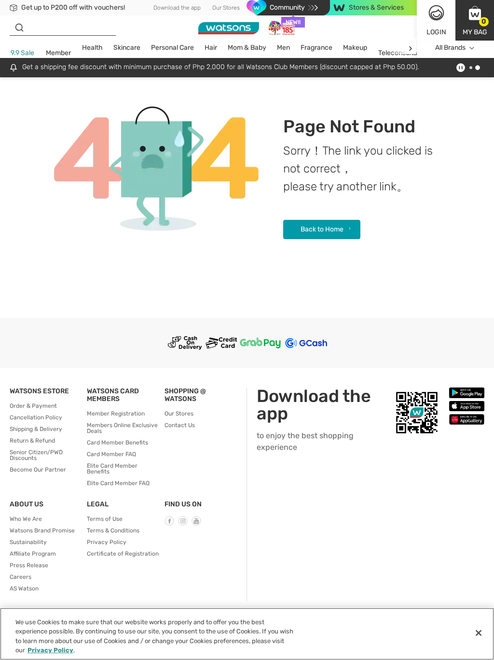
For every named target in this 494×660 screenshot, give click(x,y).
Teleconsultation (403, 53)
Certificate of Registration (123, 553)
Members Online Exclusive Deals (122, 428)
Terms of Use (105, 519)
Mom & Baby (247, 47)
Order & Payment (33, 405)
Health (92, 47)
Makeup (355, 47)
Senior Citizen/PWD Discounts (36, 455)
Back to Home (322, 229)
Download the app (177, 7)
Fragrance (316, 47)
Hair (211, 47)
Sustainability (28, 542)
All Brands (450, 47)
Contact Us (180, 425)
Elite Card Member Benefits (112, 468)
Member (58, 53)
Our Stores (226, 7)
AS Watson (24, 588)
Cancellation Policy (36, 417)
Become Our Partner (38, 469)
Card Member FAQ (111, 454)
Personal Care (172, 47)
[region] (247, 634)
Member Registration (116, 413)
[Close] (478, 633)
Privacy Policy (106, 542)
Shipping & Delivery (36, 429)
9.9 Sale (22, 53)
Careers (20, 577)
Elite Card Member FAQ (118, 483)
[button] (474, 20)
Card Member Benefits (117, 442)
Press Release (29, 565)
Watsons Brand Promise (42, 530)
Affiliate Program (33, 553)
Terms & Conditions (113, 530)
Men (283, 47)
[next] (410, 48)
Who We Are (26, 519)
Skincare (126, 47)
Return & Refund (32, 440)
